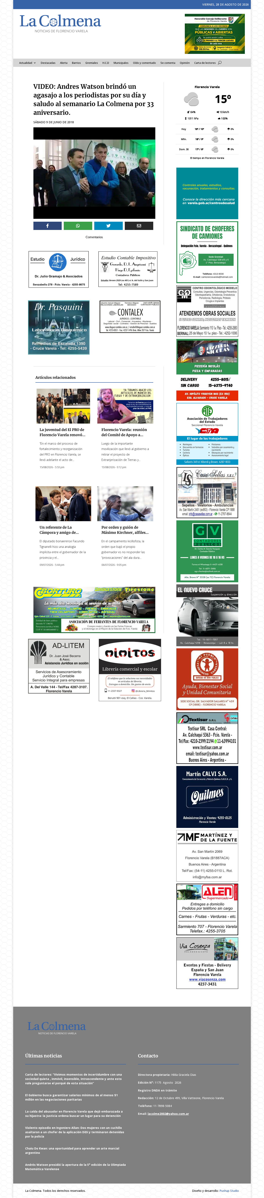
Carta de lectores (205, 63)
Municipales (121, 63)
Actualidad (25, 63)
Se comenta (167, 63)
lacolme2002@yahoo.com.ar (168, 1114)
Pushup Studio (229, 1191)
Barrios (76, 63)
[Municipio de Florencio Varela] (207, 193)
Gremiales (91, 63)
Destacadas (48, 63)
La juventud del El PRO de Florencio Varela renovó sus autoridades (62, 435)
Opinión (185, 63)
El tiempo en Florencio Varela (207, 157)
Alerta (63, 63)
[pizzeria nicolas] (207, 370)
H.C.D (106, 63)
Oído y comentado (144, 63)
